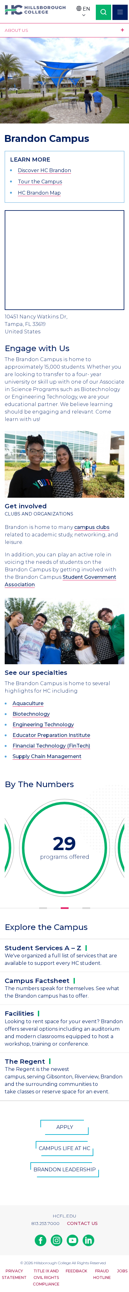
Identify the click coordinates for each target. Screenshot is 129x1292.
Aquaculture (28, 703)
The (25, 1061)
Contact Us (82, 1223)
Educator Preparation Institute (51, 735)
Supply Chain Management (47, 756)
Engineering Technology (43, 725)
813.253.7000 (45, 1223)
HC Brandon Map (39, 193)
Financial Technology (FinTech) (51, 746)
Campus (37, 981)
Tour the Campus (40, 182)
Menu (120, 12)
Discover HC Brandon (44, 170)
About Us (16, 30)
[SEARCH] (103, 12)
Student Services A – (43, 948)
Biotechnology (31, 714)
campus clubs (92, 527)
